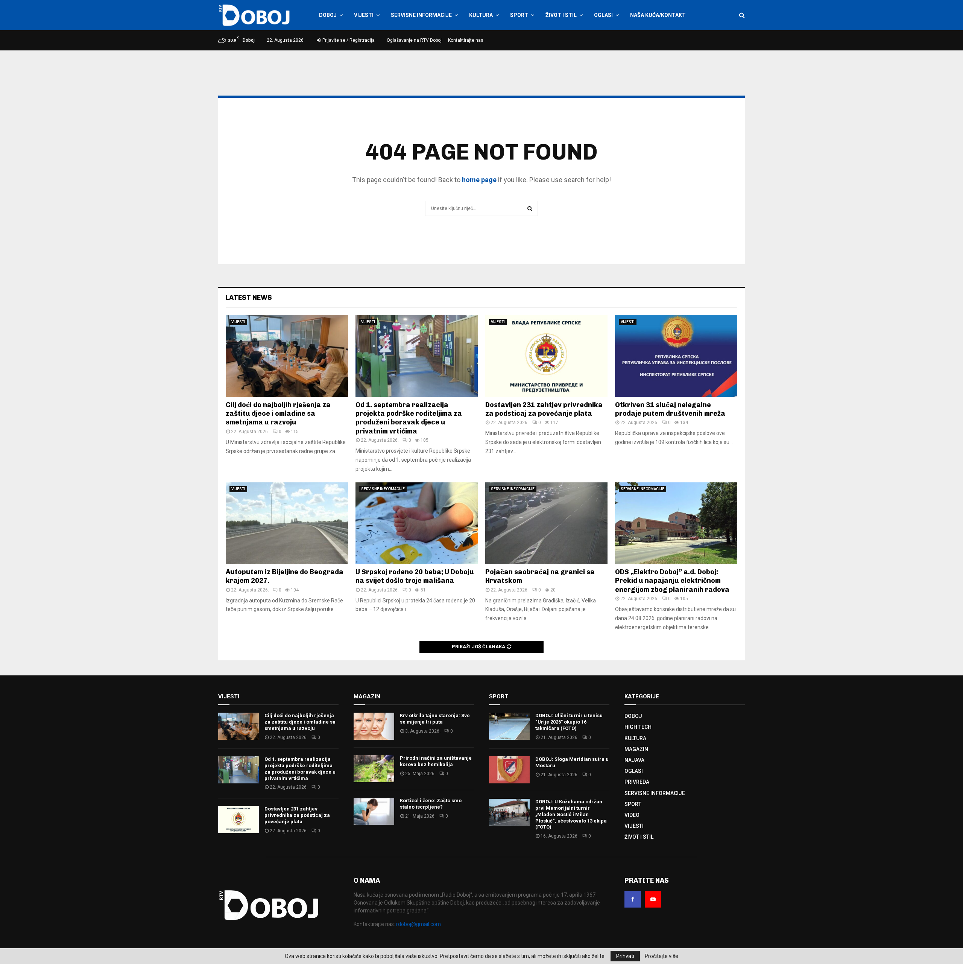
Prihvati (625, 956)
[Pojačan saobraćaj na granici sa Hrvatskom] (546, 523)
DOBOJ (328, 15)
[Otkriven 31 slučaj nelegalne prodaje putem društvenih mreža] (676, 356)
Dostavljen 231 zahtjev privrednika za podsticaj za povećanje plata (544, 409)
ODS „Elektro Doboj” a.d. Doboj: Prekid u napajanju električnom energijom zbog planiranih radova (672, 581)
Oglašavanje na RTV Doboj (414, 40)
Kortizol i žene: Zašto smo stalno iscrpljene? (431, 804)
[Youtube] (653, 899)
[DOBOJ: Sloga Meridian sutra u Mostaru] (509, 769)
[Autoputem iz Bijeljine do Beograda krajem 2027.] (287, 523)
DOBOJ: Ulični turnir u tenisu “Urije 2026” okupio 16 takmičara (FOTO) (569, 722)
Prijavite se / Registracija (348, 40)
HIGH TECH (638, 727)
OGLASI (603, 15)
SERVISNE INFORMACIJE (421, 15)
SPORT (519, 15)
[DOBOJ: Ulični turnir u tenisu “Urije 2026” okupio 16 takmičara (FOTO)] (509, 726)
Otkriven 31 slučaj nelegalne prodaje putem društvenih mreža (670, 409)
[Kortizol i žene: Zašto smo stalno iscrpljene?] (374, 811)
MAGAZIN (636, 749)
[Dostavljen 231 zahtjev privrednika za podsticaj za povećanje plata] (546, 356)
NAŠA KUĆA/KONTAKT (658, 15)
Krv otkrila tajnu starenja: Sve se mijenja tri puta (435, 719)
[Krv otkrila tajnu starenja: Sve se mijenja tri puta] (374, 726)
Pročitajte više (661, 956)
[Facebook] (632, 899)
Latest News (249, 297)
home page (479, 180)
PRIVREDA (636, 782)
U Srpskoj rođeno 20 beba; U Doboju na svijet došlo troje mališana (414, 576)
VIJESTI (364, 15)
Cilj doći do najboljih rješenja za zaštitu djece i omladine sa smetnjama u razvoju (278, 414)
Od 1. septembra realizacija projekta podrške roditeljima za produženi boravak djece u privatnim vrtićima (408, 418)
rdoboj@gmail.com (418, 924)
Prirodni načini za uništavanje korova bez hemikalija (436, 761)
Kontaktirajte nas (465, 40)
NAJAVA (634, 760)
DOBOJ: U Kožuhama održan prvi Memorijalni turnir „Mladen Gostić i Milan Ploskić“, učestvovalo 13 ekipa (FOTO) (571, 814)
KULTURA (481, 15)
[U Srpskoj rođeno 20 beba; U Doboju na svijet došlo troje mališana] (416, 523)
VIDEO (631, 815)
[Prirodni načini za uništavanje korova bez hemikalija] (374, 768)
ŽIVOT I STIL (561, 15)
